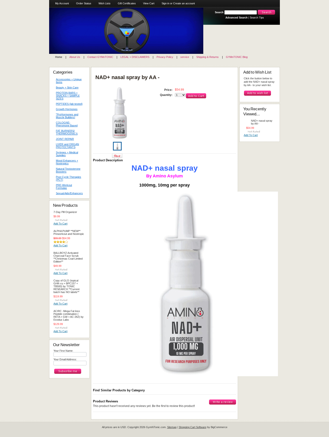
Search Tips (257, 17)
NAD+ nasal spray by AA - (261, 122)
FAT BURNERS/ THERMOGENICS (67, 132)
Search (219, 12)
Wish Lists (105, 3)
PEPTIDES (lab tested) (69, 103)
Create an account (184, 3)
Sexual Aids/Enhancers (68, 193)
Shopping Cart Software (192, 427)
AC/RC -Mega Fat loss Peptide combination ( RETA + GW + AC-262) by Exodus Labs (68, 315)
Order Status (83, 3)
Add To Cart (60, 223)
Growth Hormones (67, 109)
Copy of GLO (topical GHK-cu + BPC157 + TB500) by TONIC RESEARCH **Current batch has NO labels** (66, 286)
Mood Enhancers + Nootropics (65, 162)
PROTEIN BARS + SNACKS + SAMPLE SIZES (66, 95)
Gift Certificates (127, 3)
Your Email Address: (65, 359)
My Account (62, 3)
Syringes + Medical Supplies (65, 154)
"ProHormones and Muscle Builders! (67, 116)
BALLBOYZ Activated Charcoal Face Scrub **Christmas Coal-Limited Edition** (68, 257)
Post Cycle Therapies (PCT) (68, 178)
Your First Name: (63, 350)
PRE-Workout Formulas (62, 186)
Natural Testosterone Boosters (68, 170)
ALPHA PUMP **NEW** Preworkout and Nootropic (68, 232)
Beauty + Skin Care (66, 87)
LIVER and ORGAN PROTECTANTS (67, 146)
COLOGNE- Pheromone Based (65, 124)
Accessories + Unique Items (69, 81)
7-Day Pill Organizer (65, 212)
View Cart (148, 3)
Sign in (165, 3)
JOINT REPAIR (65, 138)
